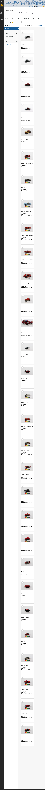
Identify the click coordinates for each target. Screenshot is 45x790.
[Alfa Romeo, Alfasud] (27, 299)
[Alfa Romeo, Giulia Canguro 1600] (27, 419)
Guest (38, 6)
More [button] (2, 24)
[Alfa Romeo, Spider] (27, 658)
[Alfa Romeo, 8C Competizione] (27, 276)
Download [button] (19, 18)
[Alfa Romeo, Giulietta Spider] (27, 515)
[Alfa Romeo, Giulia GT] (27, 443)
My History (1, 13)
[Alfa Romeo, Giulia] (27, 395)
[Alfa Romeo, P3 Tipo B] (27, 610)
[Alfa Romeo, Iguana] (27, 562)
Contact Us (31, 6)
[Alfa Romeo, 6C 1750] (27, 132)
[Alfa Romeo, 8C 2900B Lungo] (27, 204)
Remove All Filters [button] (38, 25)
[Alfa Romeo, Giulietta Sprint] (27, 538)
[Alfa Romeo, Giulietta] (27, 491)
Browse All (1, 6)
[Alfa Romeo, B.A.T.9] (27, 347)
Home (2, 2)
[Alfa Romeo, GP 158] (27, 371)
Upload (2, 20)
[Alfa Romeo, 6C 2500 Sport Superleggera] (27, 156)
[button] (27, 18)
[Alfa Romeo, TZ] (27, 706)
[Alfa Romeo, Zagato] (27, 730)
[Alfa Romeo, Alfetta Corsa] (27, 323)
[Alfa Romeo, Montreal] (27, 586)
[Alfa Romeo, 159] (27, 61)
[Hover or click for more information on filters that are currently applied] (31, 25)
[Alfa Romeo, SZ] (27, 634)
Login (42, 6)
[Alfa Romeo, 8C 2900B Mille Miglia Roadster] (27, 228)
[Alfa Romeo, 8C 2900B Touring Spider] (27, 252)
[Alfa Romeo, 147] (27, 37)
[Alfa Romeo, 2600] (27, 108)
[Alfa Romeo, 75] (27, 180)
